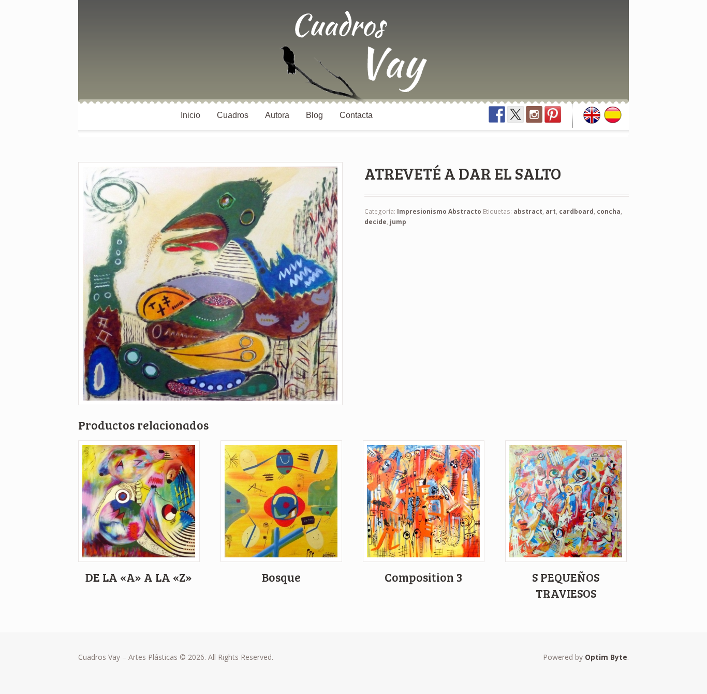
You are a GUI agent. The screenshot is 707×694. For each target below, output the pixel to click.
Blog (314, 115)
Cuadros (232, 115)
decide (375, 221)
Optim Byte (606, 657)
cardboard (576, 211)
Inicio (190, 115)
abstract (527, 211)
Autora (277, 115)
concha (609, 211)
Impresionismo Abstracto (439, 211)
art (551, 211)
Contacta (356, 115)
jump (398, 221)
